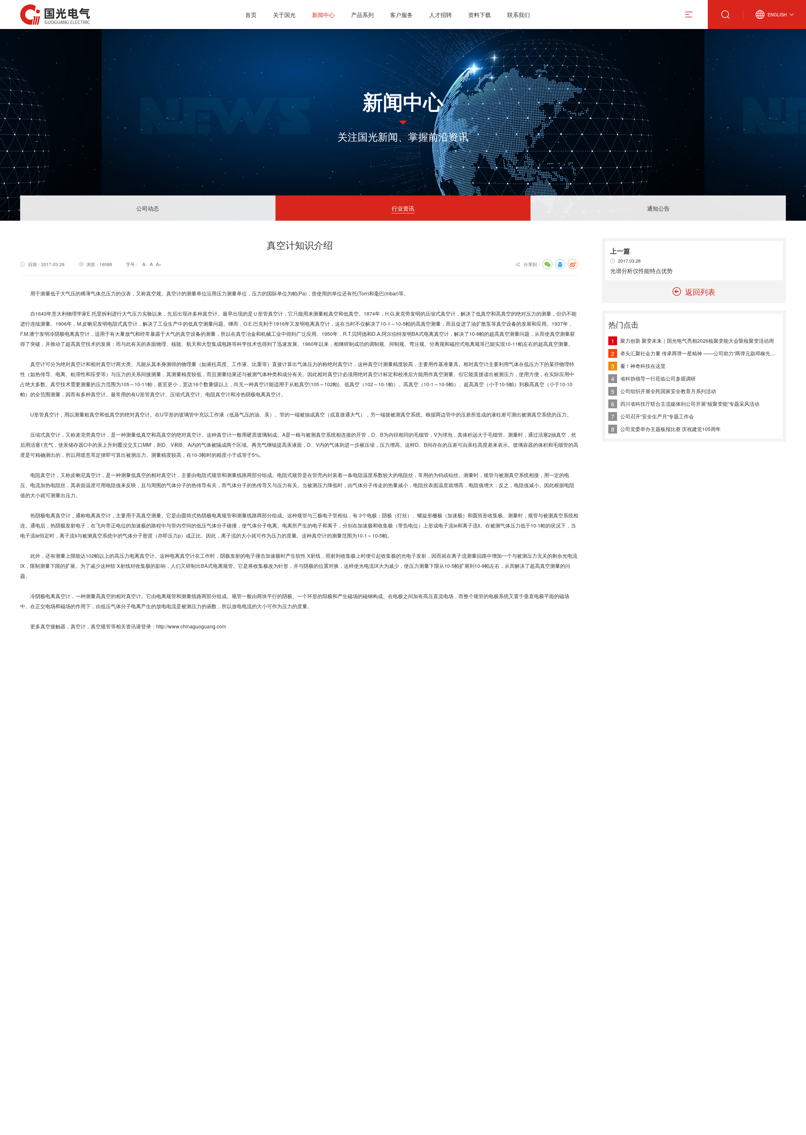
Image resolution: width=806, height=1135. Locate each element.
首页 (251, 14)
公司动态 (147, 208)
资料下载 (479, 14)
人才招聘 (440, 14)
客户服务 (401, 14)
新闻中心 (323, 14)
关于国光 (284, 14)
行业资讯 (403, 208)
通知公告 (658, 208)
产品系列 (362, 14)
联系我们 (518, 14)
